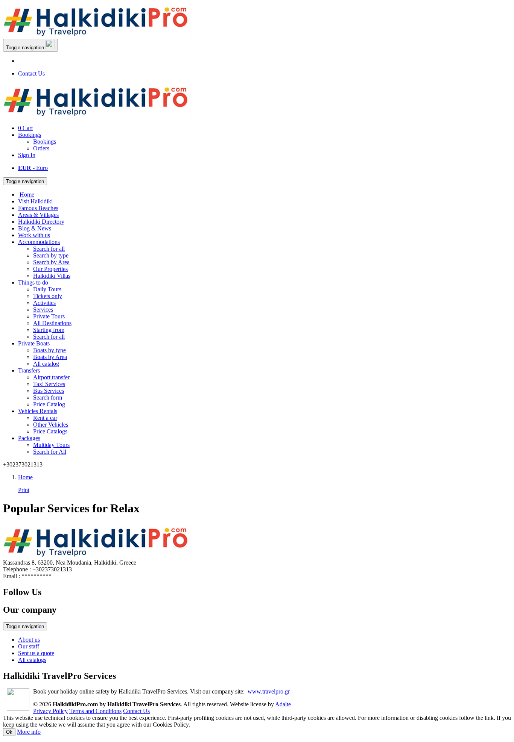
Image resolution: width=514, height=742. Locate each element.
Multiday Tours (51, 445)
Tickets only (47, 296)
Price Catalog (49, 404)
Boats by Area (50, 357)
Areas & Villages (38, 215)
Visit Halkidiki (35, 201)
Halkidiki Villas (51, 276)
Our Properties (50, 269)
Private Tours (49, 316)
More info (29, 731)
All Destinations (52, 323)
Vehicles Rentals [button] (37, 411)
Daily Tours (47, 289)
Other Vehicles (50, 424)
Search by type (50, 255)
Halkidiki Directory (41, 221)
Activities (44, 303)
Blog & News (34, 228)
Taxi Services (49, 384)
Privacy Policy (50, 711)
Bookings (29, 135)
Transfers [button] (29, 370)
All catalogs (32, 660)
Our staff (28, 646)
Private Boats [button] (34, 343)
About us (29, 639)
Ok (9, 732)
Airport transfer (51, 377)
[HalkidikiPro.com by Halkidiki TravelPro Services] (97, 35)
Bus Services (48, 391)
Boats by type (49, 350)
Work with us (34, 235)
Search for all (49, 248)
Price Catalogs (50, 431)
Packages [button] (29, 438)
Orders (41, 148)
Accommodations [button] (39, 242)
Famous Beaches (38, 208)
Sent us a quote (36, 653)
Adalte (283, 704)
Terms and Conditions (95, 711)
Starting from (48, 330)
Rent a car (45, 418)
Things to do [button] (33, 282)
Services (43, 309)
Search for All (49, 451)
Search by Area (51, 262)
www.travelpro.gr (269, 691)
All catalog (46, 363)
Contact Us (31, 73)
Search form (47, 397)
